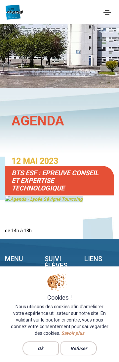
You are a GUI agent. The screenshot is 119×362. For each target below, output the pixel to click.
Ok (40, 348)
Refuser (78, 348)
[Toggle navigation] (107, 12)
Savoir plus (72, 333)
